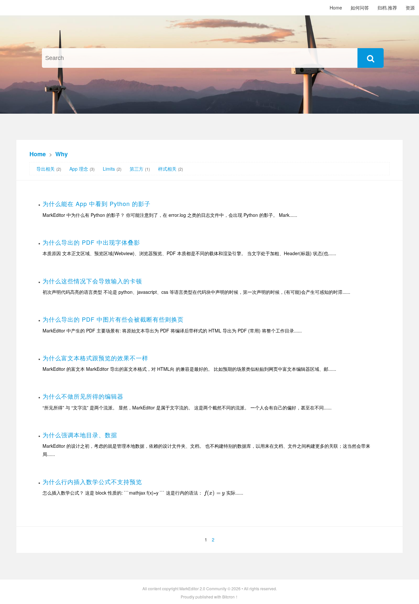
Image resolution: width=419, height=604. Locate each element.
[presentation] (214, 492)
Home (336, 7)
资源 (410, 7)
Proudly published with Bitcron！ (210, 596)
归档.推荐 (387, 7)
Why (61, 154)
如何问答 (360, 7)
